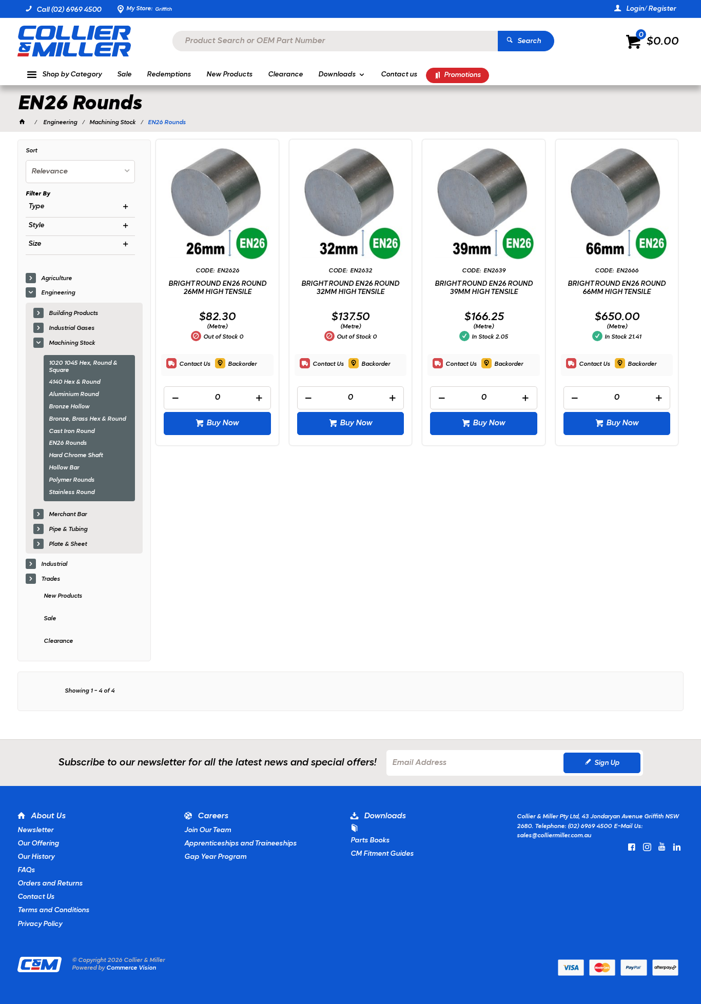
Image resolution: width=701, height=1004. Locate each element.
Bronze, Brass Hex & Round (87, 419)
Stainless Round (71, 492)
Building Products (73, 313)
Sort (31, 151)
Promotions (462, 75)
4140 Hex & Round (74, 382)
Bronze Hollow (69, 407)
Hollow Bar (64, 468)
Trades (50, 579)
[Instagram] (647, 847)
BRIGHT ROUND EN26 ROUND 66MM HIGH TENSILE (617, 288)
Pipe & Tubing (68, 529)
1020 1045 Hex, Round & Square (83, 366)
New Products (63, 596)
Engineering (58, 293)
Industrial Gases (71, 328)
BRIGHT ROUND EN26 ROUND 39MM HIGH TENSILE (484, 288)
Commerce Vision (131, 968)
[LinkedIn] (677, 847)
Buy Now (222, 423)
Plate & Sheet (68, 544)
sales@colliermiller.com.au (554, 836)
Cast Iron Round (71, 431)
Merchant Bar (68, 514)
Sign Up (606, 763)
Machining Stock (72, 343)
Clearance (58, 641)
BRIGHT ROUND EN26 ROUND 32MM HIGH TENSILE (350, 288)
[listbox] (80, 171)
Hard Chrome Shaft (76, 455)
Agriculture (56, 278)
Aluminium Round (74, 394)
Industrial (54, 564)
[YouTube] (662, 847)
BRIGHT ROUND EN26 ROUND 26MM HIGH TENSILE (217, 288)
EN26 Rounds (68, 443)
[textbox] (335, 41)
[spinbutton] (217, 398)
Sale (50, 619)
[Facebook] (631, 847)
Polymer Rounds (71, 480)
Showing (89, 691)
